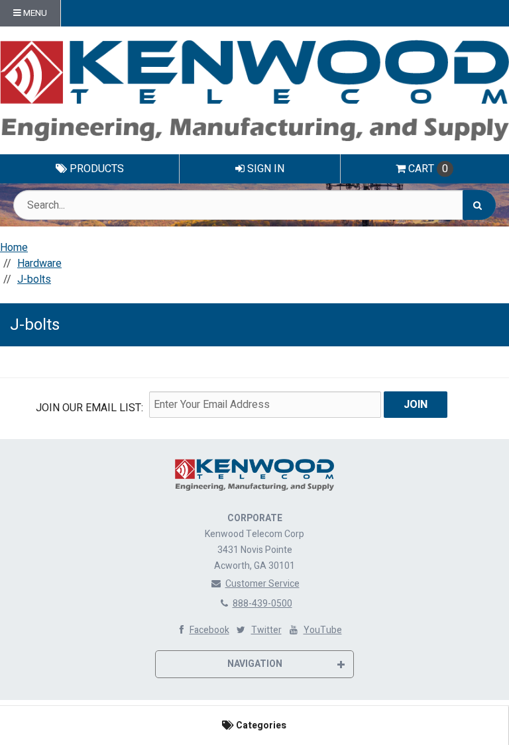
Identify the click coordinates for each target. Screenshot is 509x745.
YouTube (323, 630)
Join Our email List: (89, 408)
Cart (428, 169)
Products (95, 169)
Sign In (264, 169)
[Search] (479, 205)
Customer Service (262, 584)
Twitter (266, 630)
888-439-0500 (262, 604)
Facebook (209, 630)
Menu (34, 13)
